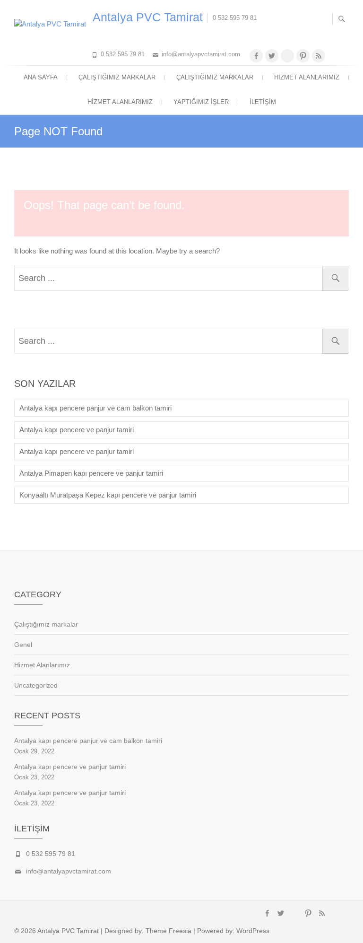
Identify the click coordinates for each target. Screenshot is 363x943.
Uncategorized (36, 685)
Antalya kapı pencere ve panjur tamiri (76, 430)
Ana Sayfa (41, 77)
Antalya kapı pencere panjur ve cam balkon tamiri (95, 408)
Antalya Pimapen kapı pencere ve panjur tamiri (91, 473)
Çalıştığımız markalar (117, 77)
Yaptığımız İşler (201, 101)
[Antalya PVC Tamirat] (52, 24)
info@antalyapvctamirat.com (201, 54)
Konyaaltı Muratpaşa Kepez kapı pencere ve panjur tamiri (107, 495)
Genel (23, 644)
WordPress (252, 930)
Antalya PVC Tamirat (148, 17)
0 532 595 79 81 (123, 54)
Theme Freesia (168, 930)
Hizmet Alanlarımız (306, 77)
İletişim (263, 101)
